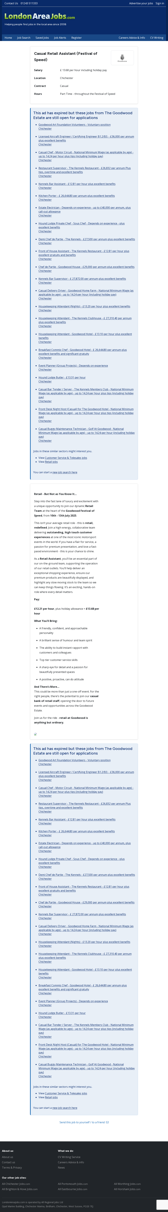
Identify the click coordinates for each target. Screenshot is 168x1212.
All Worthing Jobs (127, 1184)
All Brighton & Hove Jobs (20, 1189)
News (61, 1167)
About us (7, 1157)
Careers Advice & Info (132, 38)
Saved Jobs (42, 38)
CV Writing (156, 38)
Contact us (8, 1162)
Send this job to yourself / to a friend (82, 1122)
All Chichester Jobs (16, 1184)
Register (76, 38)
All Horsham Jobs (127, 1189)
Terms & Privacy (12, 1167)
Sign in (160, 3)
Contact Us (11, 3)
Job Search (23, 38)
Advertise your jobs (141, 3)
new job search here (64, 472)
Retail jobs (51, 462)
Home (8, 38)
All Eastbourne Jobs (72, 1189)
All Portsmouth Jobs (73, 1184)
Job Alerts (60, 38)
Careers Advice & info (71, 1162)
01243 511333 (29, 3)
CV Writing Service (69, 1157)
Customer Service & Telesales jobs (66, 458)
